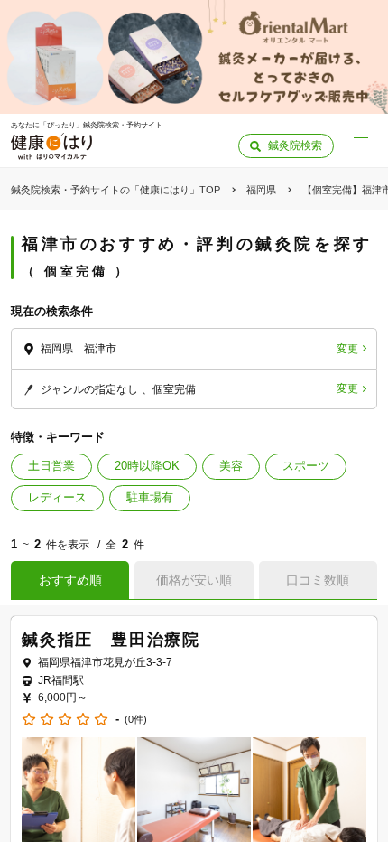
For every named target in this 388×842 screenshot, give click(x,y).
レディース (57, 497)
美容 (231, 465)
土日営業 (51, 465)
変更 (347, 348)
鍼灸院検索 (295, 145)
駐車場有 (149, 497)
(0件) (136, 720)
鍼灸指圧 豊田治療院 (111, 640)
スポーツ (305, 465)
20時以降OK (147, 465)
